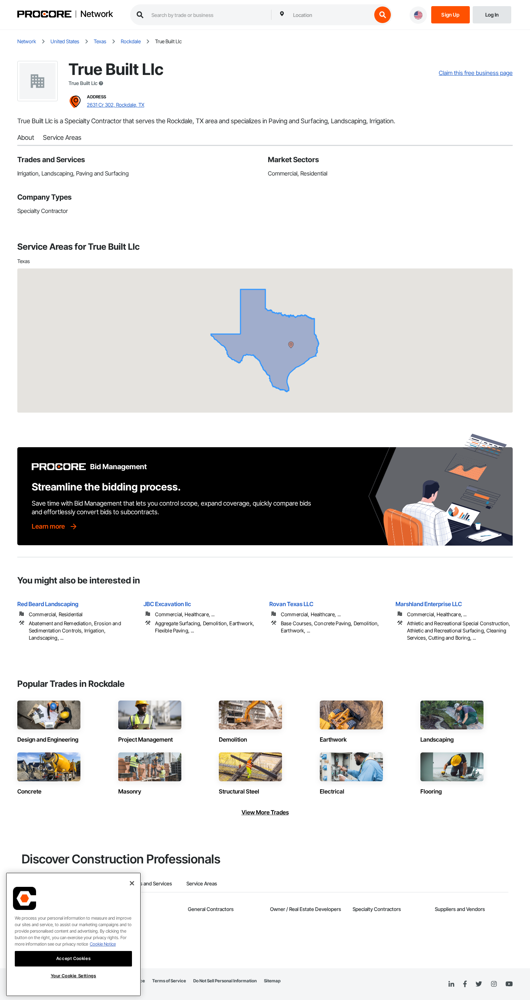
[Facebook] (465, 984)
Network (96, 14)
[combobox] (330, 14)
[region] (73, 934)
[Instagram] (494, 984)
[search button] (382, 14)
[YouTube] (509, 984)
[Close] (132, 883)
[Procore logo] (44, 14)
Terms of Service (169, 980)
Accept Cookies (73, 958)
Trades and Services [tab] (149, 883)
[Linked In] (451, 984)
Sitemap (272, 980)
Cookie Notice (103, 944)
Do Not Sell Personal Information (225, 980)
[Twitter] (479, 984)
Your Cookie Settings (73, 975)
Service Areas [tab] (201, 883)
